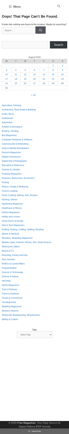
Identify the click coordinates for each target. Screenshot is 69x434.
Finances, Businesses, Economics (18, 178)
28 (44, 83)
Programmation (9, 268)
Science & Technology (12, 272)
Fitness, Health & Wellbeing (15, 186)
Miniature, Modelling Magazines (17, 238)
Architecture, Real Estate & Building (19, 109)
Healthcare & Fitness (12, 208)
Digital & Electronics (11, 156)
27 (34, 83)
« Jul (33, 95)
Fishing (5, 182)
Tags (34, 329)
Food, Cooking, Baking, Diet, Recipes (20, 195)
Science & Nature (10, 276)
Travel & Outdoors (10, 293)
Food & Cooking (9, 191)
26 (25, 83)
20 (34, 79)
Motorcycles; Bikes (11, 246)
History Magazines (11, 212)
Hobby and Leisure (11, 216)
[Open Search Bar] (58, 6)
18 (16, 79)
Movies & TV (8, 251)
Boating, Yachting (10, 131)
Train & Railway (9, 289)
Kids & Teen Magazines (13, 225)
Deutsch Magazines (11, 152)
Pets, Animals (8, 259)
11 (16, 74)
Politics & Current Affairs (13, 263)
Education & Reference (13, 165)
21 (44, 79)
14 (44, 74)
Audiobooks (7, 118)
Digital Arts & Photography (14, 161)
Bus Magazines (9, 135)
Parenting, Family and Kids (15, 255)
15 (53, 74)
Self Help (6, 281)
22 (53, 79)
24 (6, 83)
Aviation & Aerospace (12, 127)
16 (62, 74)
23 (62, 79)
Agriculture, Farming (11, 105)
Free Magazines (26, 422)
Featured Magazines (12, 174)
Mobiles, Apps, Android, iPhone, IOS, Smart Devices (26, 242)
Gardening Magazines (12, 204)
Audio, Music (8, 114)
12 (25, 74)
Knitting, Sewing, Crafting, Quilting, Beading (23, 229)
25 (16, 83)
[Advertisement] (34, 380)
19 (25, 79)
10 (6, 74)
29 (53, 83)
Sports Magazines (10, 285)
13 (34, 74)
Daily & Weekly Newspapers (15, 148)
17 (6, 79)
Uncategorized (9, 302)
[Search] (40, 30)
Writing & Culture (10, 319)
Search (58, 44)
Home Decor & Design (12, 221)
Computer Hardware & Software (17, 139)
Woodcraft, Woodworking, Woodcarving (21, 315)
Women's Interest (10, 311)
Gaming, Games (9, 199)
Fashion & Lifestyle (11, 169)
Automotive (7, 122)
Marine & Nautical (10, 234)
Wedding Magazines (12, 306)
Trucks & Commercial (12, 298)
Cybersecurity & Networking (15, 144)
